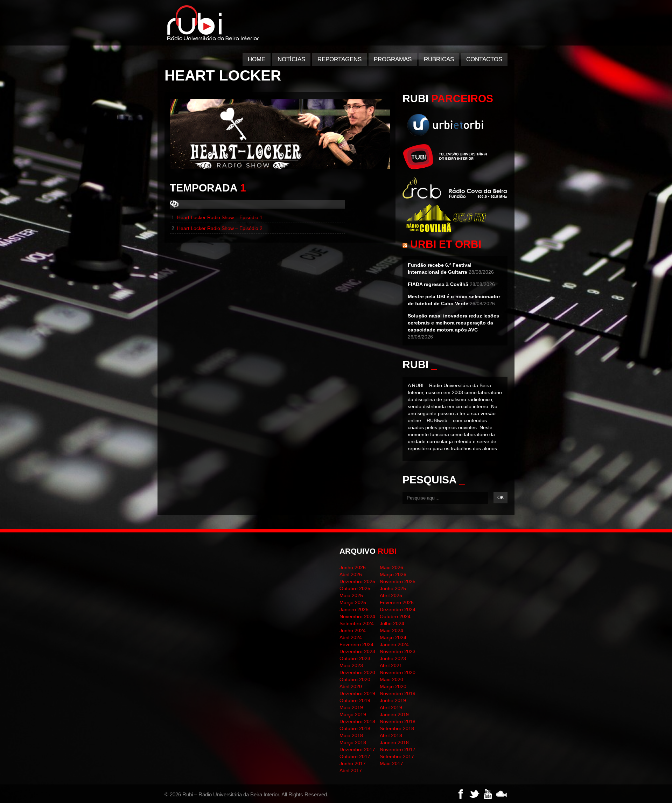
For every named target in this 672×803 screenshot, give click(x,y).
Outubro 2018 (355, 728)
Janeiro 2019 (394, 714)
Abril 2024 (351, 637)
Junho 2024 (353, 630)
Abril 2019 (391, 707)
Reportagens (339, 59)
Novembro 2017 (397, 749)
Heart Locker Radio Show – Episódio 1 (219, 217)
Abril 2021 (391, 665)
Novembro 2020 (397, 672)
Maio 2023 (351, 665)
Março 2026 (393, 574)
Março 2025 (353, 602)
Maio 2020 (391, 679)
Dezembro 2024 (397, 609)
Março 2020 (393, 686)
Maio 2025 (351, 595)
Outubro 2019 (355, 700)
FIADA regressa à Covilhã (438, 284)
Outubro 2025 (355, 588)
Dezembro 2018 (357, 721)
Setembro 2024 (357, 623)
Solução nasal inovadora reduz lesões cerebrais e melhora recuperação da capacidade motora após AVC (453, 323)
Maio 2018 (351, 735)
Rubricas (439, 59)
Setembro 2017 (397, 756)
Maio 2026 (391, 567)
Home (256, 59)
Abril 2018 (391, 735)
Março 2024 (393, 637)
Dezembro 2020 (357, 672)
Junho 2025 (393, 588)
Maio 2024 (391, 630)
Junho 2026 (353, 567)
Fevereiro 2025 (397, 602)
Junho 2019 (393, 700)
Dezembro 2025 (357, 581)
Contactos (484, 59)
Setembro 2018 (397, 728)
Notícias (291, 59)
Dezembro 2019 (357, 693)
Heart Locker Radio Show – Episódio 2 (219, 228)
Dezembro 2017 (357, 749)
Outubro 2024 (395, 616)
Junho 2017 (353, 763)
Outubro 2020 (355, 679)
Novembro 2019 (397, 693)
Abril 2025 (391, 595)
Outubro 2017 (355, 756)
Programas (393, 59)
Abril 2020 (351, 686)
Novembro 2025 (397, 581)
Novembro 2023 (397, 651)
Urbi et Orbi (445, 244)
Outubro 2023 (355, 658)
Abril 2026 (351, 574)
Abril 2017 (351, 770)
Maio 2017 (391, 763)
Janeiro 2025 (354, 609)
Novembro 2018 (397, 721)
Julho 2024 (392, 623)
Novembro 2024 (357, 616)
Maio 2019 (351, 707)
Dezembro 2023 (357, 651)
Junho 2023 (393, 658)
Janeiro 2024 (394, 644)
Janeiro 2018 (394, 742)
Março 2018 (353, 742)
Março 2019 (353, 714)
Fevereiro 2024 (356, 644)
